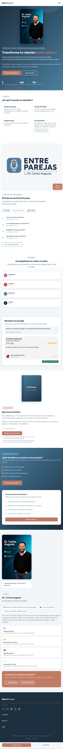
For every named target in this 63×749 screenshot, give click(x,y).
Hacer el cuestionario (12, 483)
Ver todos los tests (41, 130)
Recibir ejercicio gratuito (12, 433)
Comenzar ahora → (31, 519)
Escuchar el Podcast (11, 73)
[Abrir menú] (59, 3)
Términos (34, 738)
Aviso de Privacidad (14, 436)
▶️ (11, 709)
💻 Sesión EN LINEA (11, 682)
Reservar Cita (29, 73)
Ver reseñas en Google (13, 332)
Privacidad (28, 738)
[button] (55, 356)
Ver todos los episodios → (12, 244)
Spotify (6, 210)
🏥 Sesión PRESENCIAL (27, 682)
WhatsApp (46, 745)
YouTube (31, 210)
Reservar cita (17, 745)
